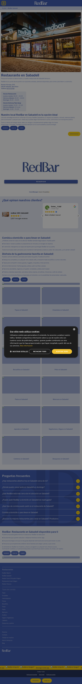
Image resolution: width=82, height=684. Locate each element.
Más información (26, 346)
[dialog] (41, 342)
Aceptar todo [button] (62, 351)
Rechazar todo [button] (39, 351)
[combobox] (74, 329)
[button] (19, 351)
